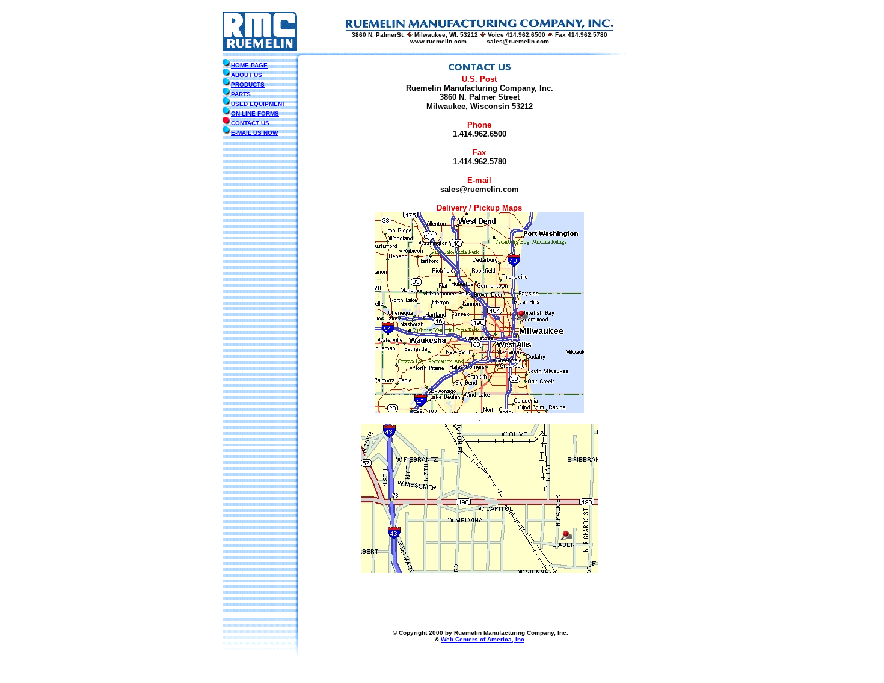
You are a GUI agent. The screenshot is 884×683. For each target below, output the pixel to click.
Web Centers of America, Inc (482, 639)
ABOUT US (246, 75)
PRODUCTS (248, 84)
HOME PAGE (249, 65)
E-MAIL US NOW (254, 132)
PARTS (241, 94)
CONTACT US (250, 123)
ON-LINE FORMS (255, 113)
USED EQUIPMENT (258, 103)
